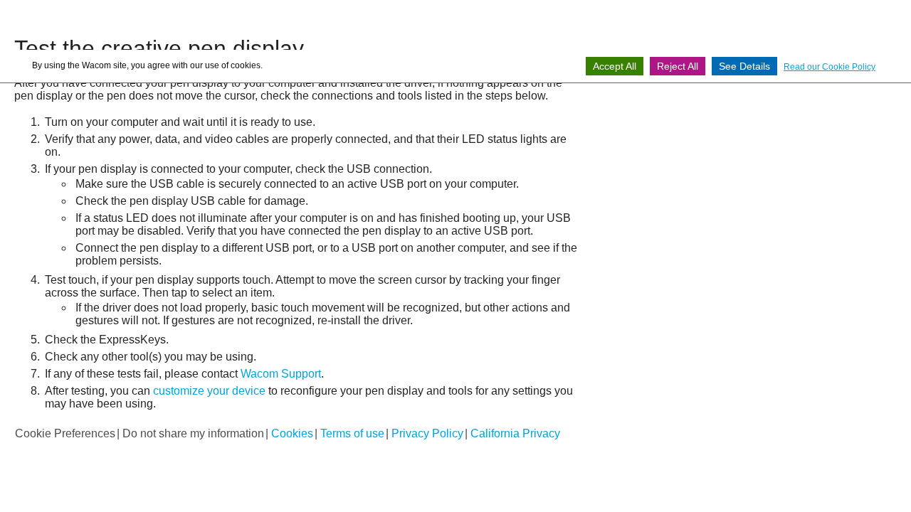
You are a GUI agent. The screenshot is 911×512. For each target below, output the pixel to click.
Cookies (292, 433)
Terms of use (352, 433)
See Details (744, 66)
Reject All (677, 66)
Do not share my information (193, 433)
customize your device (209, 391)
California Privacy (515, 433)
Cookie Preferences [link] (65, 433)
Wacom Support (281, 374)
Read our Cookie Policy (829, 67)
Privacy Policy (427, 433)
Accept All (614, 66)
